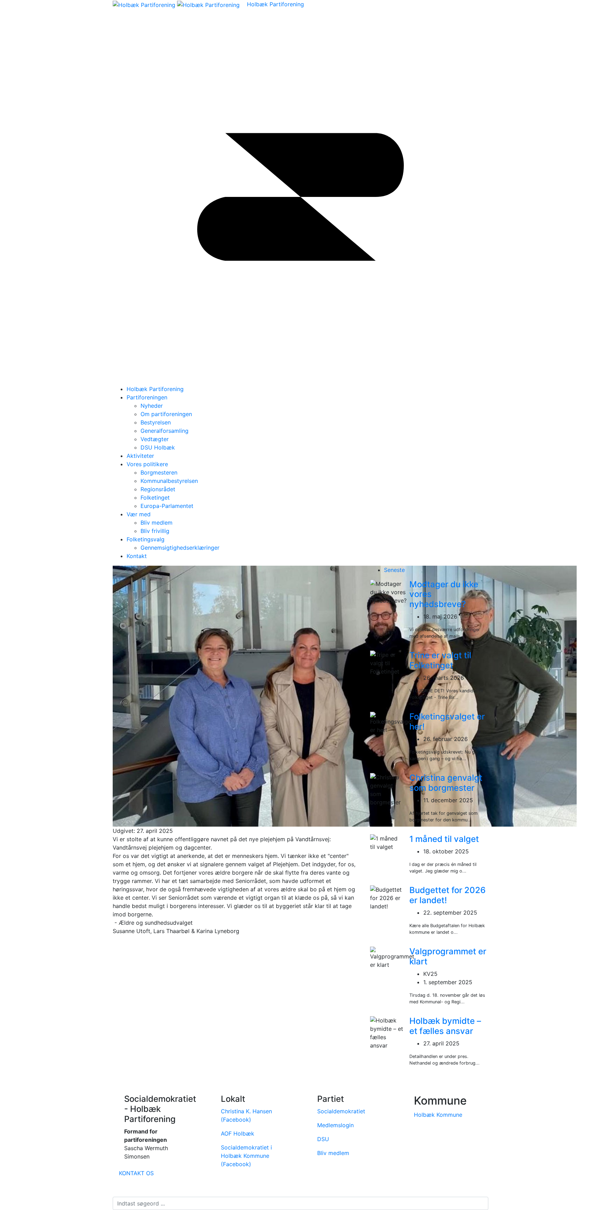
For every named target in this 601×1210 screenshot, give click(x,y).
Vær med (139, 514)
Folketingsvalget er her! (447, 721)
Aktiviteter (140, 455)
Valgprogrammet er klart (447, 956)
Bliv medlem (333, 1152)
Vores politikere (147, 464)
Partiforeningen (147, 397)
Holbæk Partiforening (275, 4)
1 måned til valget (444, 839)
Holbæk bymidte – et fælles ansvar (445, 1026)
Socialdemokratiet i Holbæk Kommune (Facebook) (246, 1156)
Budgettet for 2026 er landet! (447, 895)
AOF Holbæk (237, 1133)
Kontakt (137, 555)
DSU (323, 1139)
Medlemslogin (335, 1125)
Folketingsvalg (146, 539)
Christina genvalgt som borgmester (445, 783)
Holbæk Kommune (438, 1114)
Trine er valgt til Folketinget (440, 660)
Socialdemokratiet (341, 1111)
